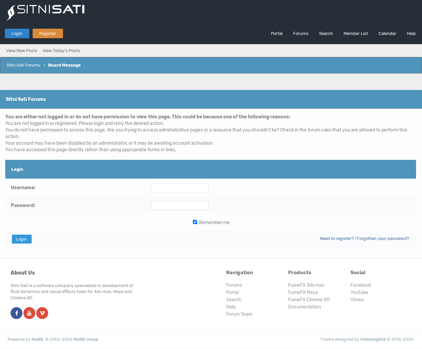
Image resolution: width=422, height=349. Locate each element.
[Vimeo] (42, 313)
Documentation (304, 307)
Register (47, 33)
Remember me (214, 222)
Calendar (387, 33)
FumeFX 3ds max (306, 285)
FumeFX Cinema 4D (309, 300)
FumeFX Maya (303, 292)
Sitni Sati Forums (24, 65)
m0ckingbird (373, 339)
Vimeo (357, 300)
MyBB (37, 339)
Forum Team (239, 314)
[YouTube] (29, 313)
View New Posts (21, 50)
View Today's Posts (61, 50)
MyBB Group (86, 339)
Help (411, 33)
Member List (356, 33)
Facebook (360, 285)
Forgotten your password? (383, 238)
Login (17, 33)
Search (326, 33)
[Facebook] (16, 313)
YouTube (359, 292)
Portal (277, 33)
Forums (301, 33)
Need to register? (337, 238)
